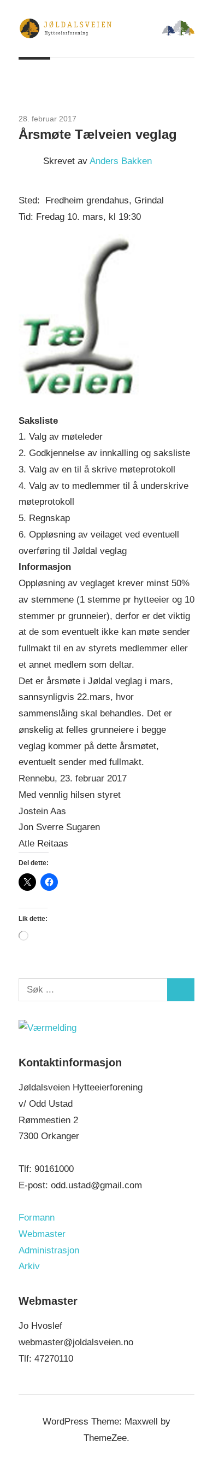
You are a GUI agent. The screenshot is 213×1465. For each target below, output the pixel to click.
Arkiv (29, 1266)
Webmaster (42, 1234)
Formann (37, 1217)
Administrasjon (49, 1250)
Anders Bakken (121, 161)
